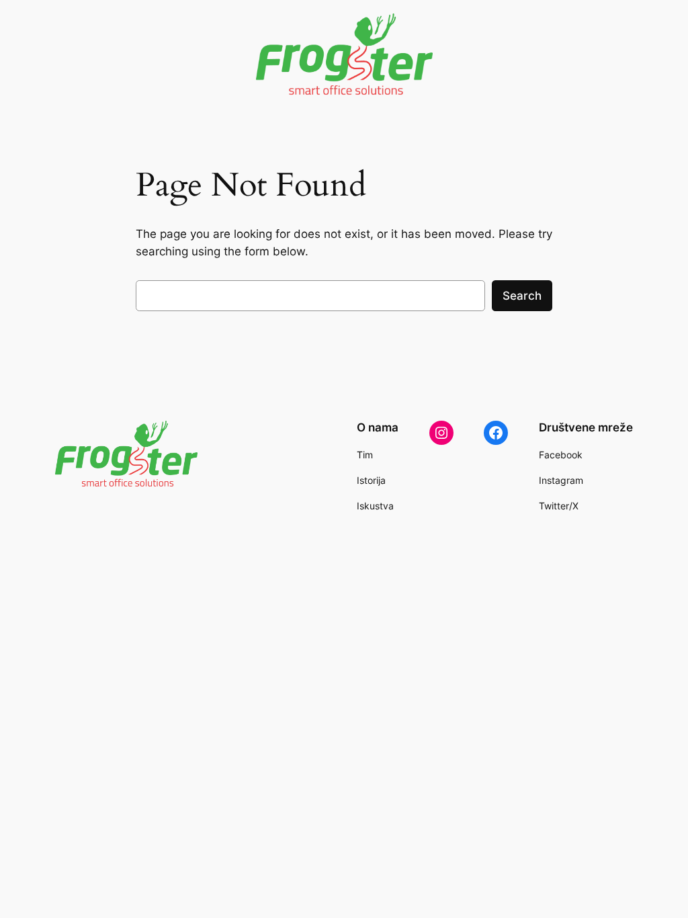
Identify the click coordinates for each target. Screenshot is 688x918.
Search (522, 295)
